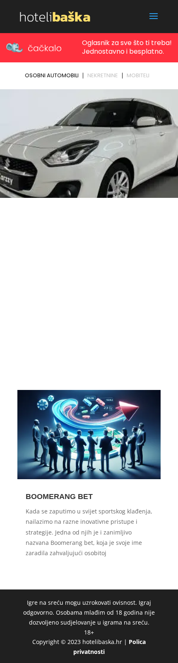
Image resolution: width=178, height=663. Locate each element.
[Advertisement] (89, 294)
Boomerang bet (59, 496)
